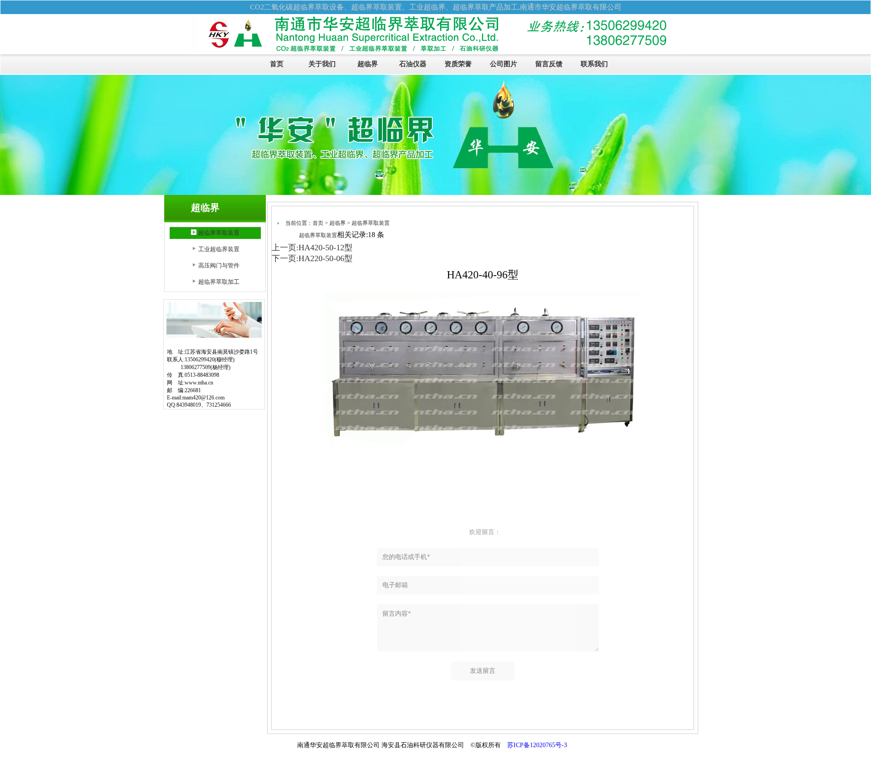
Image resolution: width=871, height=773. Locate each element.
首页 (277, 64)
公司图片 (503, 64)
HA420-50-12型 (325, 247)
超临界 (367, 64)
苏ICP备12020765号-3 (537, 745)
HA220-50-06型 (325, 258)
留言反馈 (549, 64)
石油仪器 (412, 64)
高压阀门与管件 (219, 265)
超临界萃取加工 (219, 281)
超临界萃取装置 (219, 232)
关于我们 (322, 64)
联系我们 (594, 64)
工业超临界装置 (219, 249)
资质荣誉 (458, 64)
